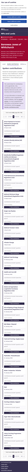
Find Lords (20, 39)
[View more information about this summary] (14, 129)
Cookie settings (14, 25)
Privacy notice (4, 468)
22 (21, 116)
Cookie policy (4, 464)
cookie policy (6, 13)
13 (15, 116)
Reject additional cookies (14, 21)
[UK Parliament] (5, 29)
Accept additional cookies (14, 17)
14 (16, 116)
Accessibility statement (6, 470)
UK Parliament (4, 39)
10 (10, 116)
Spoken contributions (13, 64)
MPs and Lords (8, 33)
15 (18, 116)
